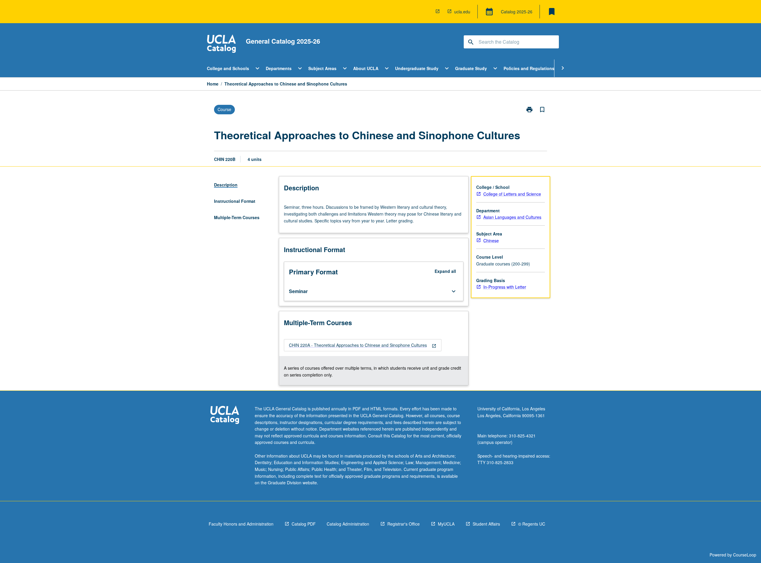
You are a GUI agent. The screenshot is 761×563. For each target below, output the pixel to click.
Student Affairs (486, 524)
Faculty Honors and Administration (241, 524)
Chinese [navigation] (491, 240)
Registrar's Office (403, 524)
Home (212, 84)
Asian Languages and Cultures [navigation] (512, 217)
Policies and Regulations (529, 68)
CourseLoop (744, 555)
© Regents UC (531, 524)
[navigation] (362, 345)
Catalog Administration (348, 524)
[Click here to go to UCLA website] (225, 415)
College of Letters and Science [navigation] (512, 194)
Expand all (445, 271)
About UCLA (365, 68)
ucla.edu (462, 12)
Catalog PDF (304, 524)
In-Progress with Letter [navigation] (504, 287)
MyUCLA (446, 524)
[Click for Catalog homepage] (221, 44)
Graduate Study (471, 68)
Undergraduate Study (416, 68)
